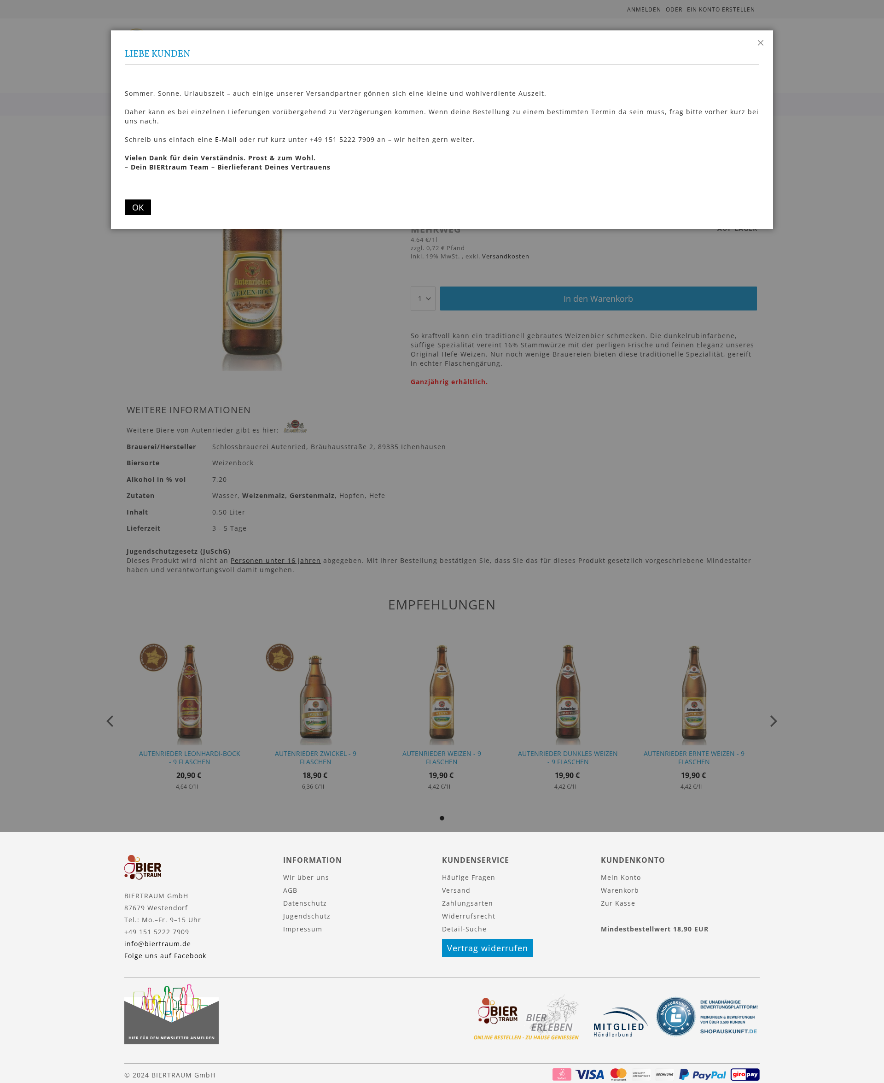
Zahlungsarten (467, 903)
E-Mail (226, 139)
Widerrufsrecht (468, 916)
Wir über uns (306, 877)
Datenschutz (305, 903)
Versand (456, 890)
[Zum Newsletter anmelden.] (171, 1041)
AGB (290, 890)
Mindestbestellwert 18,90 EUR (655, 929)
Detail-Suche (464, 929)
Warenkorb (620, 890)
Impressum (302, 929)
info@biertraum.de (157, 943)
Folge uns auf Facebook (165, 955)
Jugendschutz (307, 916)
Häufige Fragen (468, 877)
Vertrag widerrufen (487, 948)
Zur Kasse (618, 903)
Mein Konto (621, 877)
